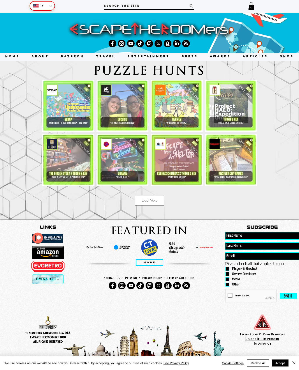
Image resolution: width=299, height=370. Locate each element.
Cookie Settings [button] (233, 363)
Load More (149, 200)
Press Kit (131, 278)
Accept (280, 363)
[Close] (293, 362)
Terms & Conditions (180, 278)
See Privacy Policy (176, 363)
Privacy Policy (152, 278)
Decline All (258, 363)
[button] (251, 6)
